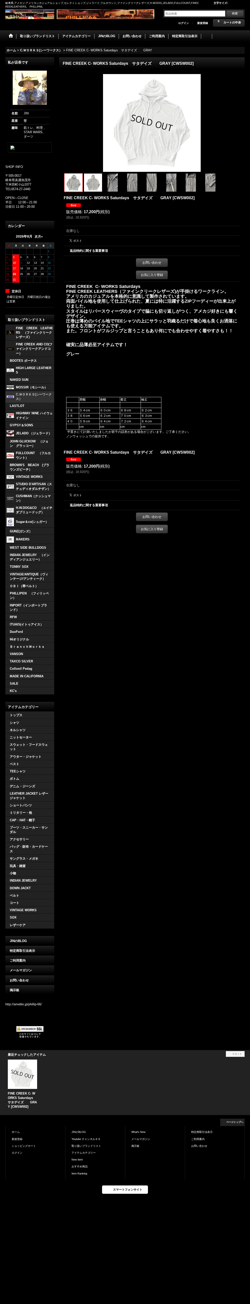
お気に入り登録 (152, 275)
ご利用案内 (18, 960)
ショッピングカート (24, 1145)
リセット (237, 1053)
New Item (77, 1159)
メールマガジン (21, 970)
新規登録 (202, 23)
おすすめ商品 (80, 1166)
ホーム (16, 1131)
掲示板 (14, 990)
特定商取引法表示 (22, 951)
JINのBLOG (18, 941)
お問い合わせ (19, 980)
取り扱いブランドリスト (86, 1145)
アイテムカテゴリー (84, 1152)
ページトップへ (234, 1122)
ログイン (183, 23)
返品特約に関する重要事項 (89, 250)
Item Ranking (79, 1173)
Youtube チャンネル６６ (86, 1139)
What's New (138, 1131)
